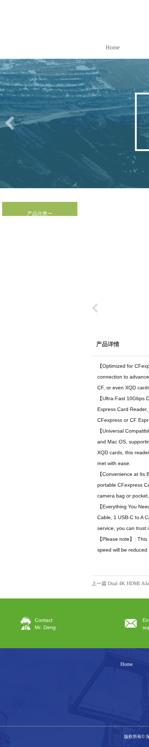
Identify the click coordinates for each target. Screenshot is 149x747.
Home (113, 47)
